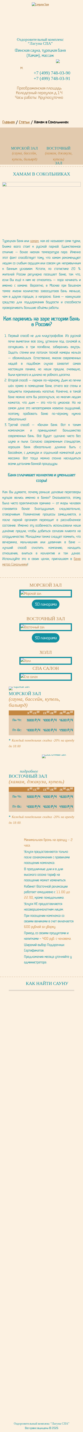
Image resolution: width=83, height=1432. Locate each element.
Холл (45, 652)
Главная (8, 122)
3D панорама (46, 604)
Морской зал (46, 585)
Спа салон (46, 668)
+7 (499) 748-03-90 (52, 72)
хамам (34, 241)
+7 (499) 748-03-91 (52, 78)
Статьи (24, 122)
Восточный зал (46, 618)
